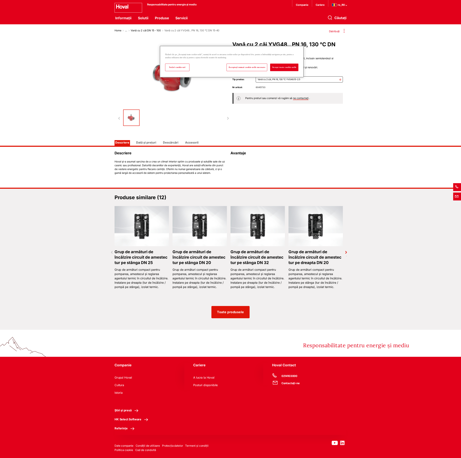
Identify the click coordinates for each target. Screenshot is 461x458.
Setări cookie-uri (177, 67)
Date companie (124, 445)
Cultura (119, 385)
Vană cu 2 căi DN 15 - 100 (146, 30)
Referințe (121, 428)
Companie (302, 4)
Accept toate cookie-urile (284, 67)
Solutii (143, 18)
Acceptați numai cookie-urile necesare (247, 67)
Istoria (119, 392)
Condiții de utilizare (148, 445)
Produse (162, 18)
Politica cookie (124, 450)
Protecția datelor (172, 445)
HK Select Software (128, 419)
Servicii (181, 18)
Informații (123, 18)
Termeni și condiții (196, 445)
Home (118, 30)
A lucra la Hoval (203, 377)
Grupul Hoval (123, 377)
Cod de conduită (145, 450)
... (126, 30)
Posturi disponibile (205, 385)
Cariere (320, 4)
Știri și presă (123, 410)
